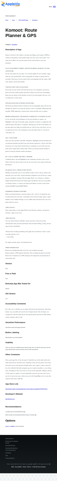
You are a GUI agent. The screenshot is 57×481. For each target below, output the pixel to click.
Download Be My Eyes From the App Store (11, 449)
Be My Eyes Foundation (11, 441)
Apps (13, 20)
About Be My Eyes (10, 445)
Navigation (35, 20)
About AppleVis (9, 438)
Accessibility (18, 466)
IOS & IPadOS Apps (23, 20)
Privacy (29, 466)
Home (6, 20)
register (12, 426)
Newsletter (8, 453)
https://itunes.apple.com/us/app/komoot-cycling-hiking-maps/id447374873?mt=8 (26, 389)
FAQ (6, 455)
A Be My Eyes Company (39, 466)
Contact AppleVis (10, 458)
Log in (7, 426)
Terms (24, 466)
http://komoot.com (10, 399)
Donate (7, 443)
